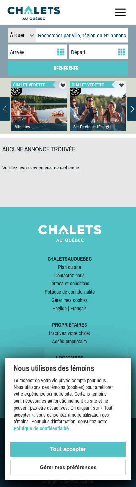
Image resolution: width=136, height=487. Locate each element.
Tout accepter (68, 449)
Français (78, 308)
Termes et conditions (69, 283)
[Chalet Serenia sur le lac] (98, 112)
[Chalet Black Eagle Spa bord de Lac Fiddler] (39, 112)
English (59, 308)
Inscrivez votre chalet (69, 333)
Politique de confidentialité (70, 292)
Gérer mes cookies (69, 300)
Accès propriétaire (69, 341)
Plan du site (69, 267)
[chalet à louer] (33, 18)
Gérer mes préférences (68, 467)
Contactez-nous (69, 275)
